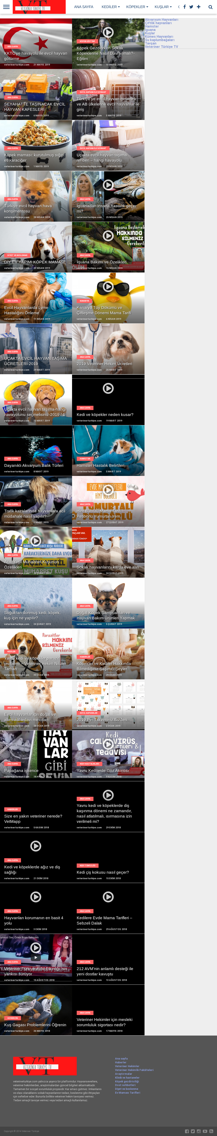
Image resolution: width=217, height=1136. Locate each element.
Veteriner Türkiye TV (161, 47)
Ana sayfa (83, 7)
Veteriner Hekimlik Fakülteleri (134, 1070)
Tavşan (150, 43)
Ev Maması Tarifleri (127, 1092)
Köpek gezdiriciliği (127, 1081)
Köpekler (135, 7)
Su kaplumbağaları (159, 40)
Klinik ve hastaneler (127, 1077)
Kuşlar (162, 7)
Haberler (121, 1062)
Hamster (152, 26)
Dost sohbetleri (125, 1085)
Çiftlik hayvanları (158, 23)
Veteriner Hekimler (127, 1066)
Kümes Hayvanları (159, 37)
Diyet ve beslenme (126, 1088)
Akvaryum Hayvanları (161, 20)
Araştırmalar (123, 1073)
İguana (150, 30)
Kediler (109, 7)
